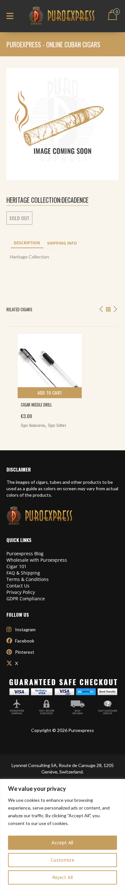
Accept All (62, 842)
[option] (62, 379)
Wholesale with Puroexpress (36, 560)
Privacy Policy (20, 592)
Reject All (62, 877)
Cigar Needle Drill (36, 404)
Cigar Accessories (33, 425)
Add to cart (50, 392)
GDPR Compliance (25, 598)
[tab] (27, 243)
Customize (62, 860)
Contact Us (17, 586)
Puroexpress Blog (25, 553)
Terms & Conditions (27, 579)
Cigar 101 (16, 566)
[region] (62, 834)
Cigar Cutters (57, 425)
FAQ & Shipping (23, 573)
